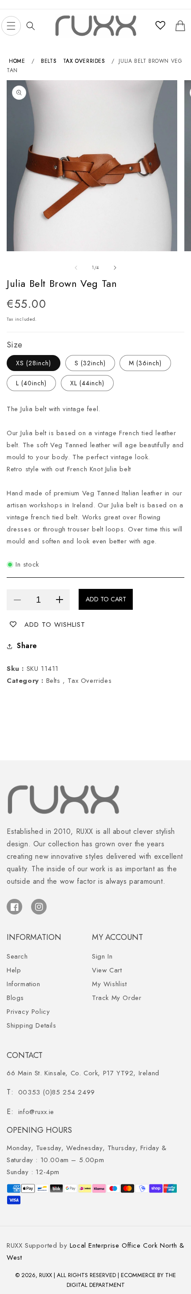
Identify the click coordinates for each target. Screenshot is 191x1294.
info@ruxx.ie (36, 1112)
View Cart (107, 970)
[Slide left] (76, 268)
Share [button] (27, 646)
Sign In (102, 956)
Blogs (15, 998)
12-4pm (33, 1172)
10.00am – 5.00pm (87, 1154)
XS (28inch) (33, 363)
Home (17, 61)
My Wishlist (109, 984)
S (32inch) (90, 363)
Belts (48, 61)
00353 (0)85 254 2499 (56, 1092)
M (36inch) (145, 363)
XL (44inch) (87, 383)
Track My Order (116, 998)
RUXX (45, 1275)
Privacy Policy (28, 1011)
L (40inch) (31, 383)
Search (17, 956)
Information (23, 984)
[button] (11, 26)
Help (14, 970)
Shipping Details (31, 1025)
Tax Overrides (84, 61)
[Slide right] (115, 268)
